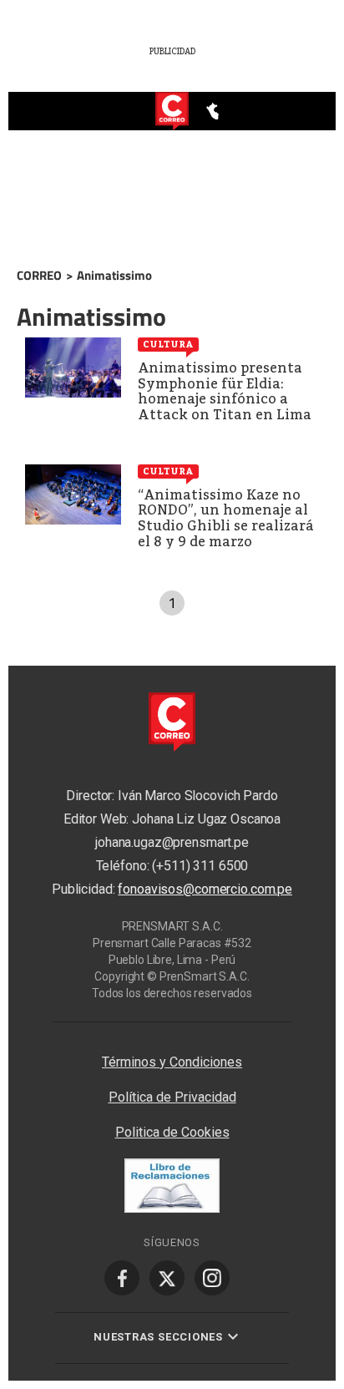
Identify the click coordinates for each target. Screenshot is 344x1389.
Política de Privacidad (172, 1097)
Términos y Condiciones (172, 1062)
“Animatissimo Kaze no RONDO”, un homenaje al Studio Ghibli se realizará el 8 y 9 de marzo (226, 518)
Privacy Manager (172, 1030)
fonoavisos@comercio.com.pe (205, 890)
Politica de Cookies (172, 1132)
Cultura (168, 344)
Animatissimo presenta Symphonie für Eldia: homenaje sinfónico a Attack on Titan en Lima (224, 391)
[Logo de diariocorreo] (172, 112)
